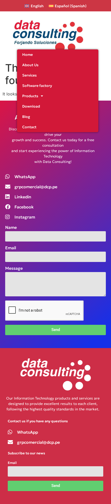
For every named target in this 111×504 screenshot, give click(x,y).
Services (29, 75)
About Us (30, 65)
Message (14, 268)
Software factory (37, 85)
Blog (26, 116)
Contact (29, 127)
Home (27, 54)
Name (11, 227)
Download (31, 106)
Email (10, 248)
